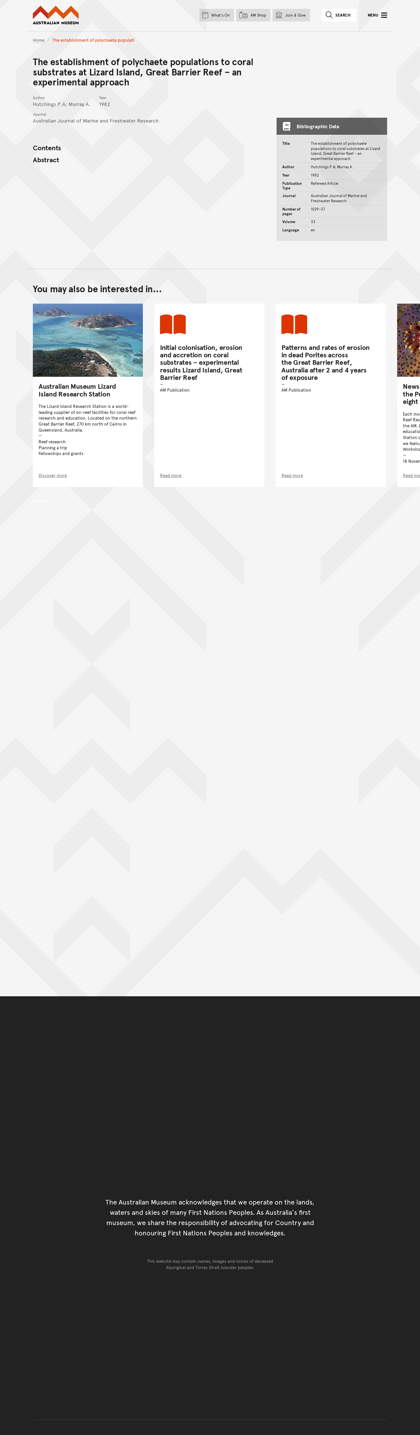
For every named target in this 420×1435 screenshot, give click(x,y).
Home (38, 40)
